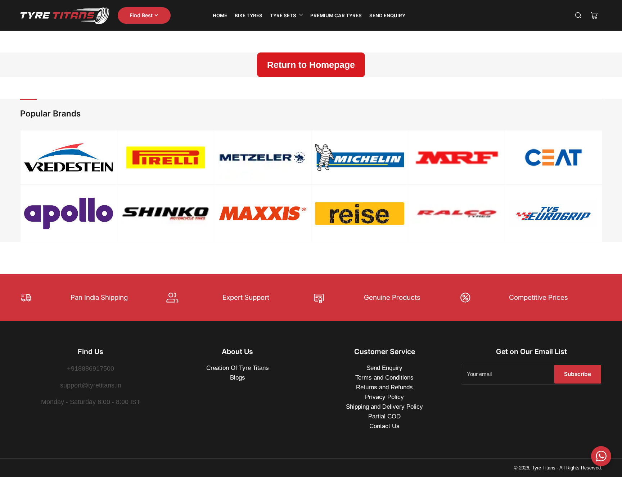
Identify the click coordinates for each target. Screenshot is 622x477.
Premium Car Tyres (336, 15)
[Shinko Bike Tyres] (165, 213)
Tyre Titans (543, 468)
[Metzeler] (262, 157)
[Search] (578, 15)
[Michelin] (359, 157)
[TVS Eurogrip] (553, 213)
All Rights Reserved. (580, 468)
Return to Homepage (311, 65)
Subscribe (577, 374)
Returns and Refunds (384, 387)
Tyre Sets (283, 15)
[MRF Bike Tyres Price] (456, 157)
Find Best (141, 15)
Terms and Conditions (384, 377)
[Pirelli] (165, 157)
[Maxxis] (262, 213)
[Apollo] (68, 213)
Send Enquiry (387, 15)
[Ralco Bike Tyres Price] (456, 213)
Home (220, 15)
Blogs (237, 377)
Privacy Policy (384, 397)
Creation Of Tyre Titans (237, 367)
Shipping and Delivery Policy (384, 406)
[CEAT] (553, 157)
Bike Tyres (248, 15)
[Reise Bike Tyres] (359, 213)
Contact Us (384, 426)
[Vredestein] (68, 157)
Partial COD (384, 416)
